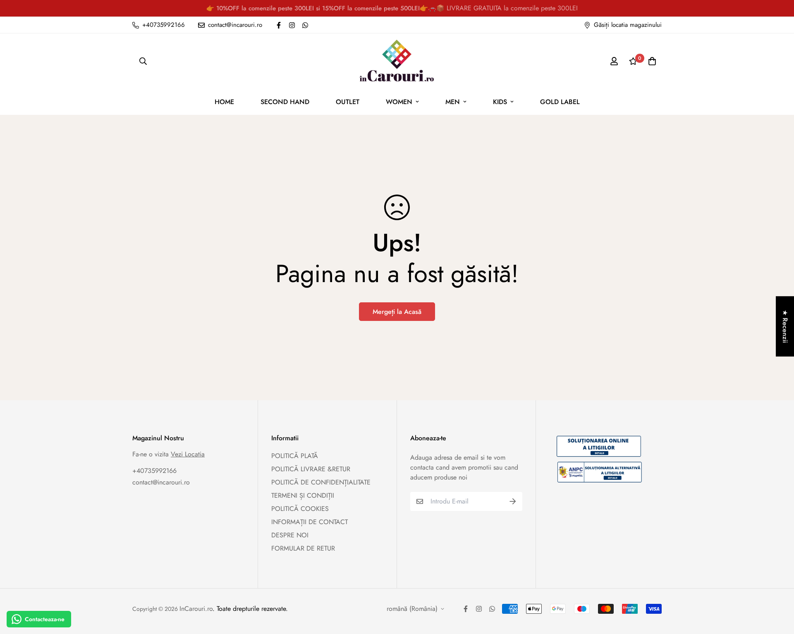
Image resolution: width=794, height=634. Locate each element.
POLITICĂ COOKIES (300, 508)
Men (452, 102)
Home (224, 102)
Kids (500, 102)
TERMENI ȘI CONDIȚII (302, 495)
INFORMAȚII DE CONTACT (309, 522)
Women (399, 102)
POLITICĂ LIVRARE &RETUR (310, 469)
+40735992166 (154, 470)
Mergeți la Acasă (397, 311)
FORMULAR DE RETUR (303, 548)
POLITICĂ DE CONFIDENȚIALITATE (321, 482)
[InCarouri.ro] (397, 61)
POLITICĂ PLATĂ (294, 456)
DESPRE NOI (290, 535)
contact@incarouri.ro (161, 482)
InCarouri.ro (196, 608)
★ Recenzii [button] (785, 326)
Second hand (285, 102)
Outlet (347, 102)
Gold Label (560, 102)
